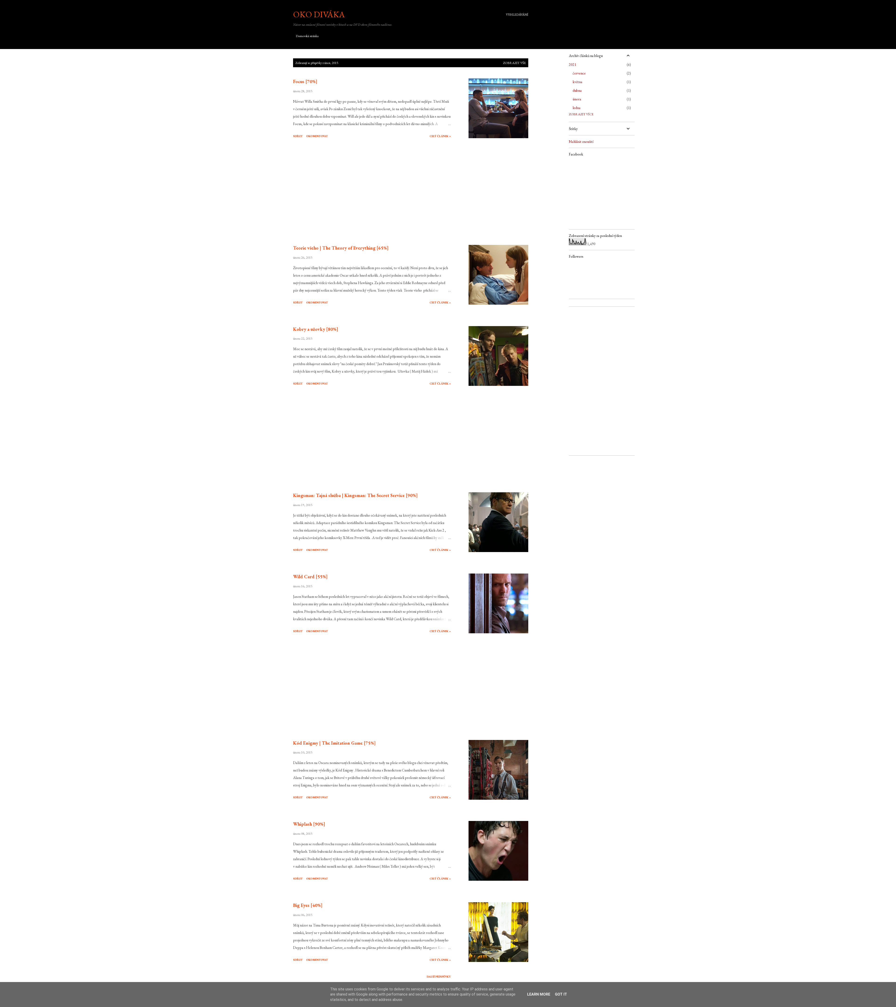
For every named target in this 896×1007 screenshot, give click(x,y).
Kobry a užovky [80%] (315, 329)
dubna (577, 90)
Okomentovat (317, 136)
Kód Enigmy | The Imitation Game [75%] (334, 743)
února (577, 99)
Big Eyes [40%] (307, 905)
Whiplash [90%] (309, 824)
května (577, 81)
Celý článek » (440, 136)
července (579, 73)
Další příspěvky (439, 977)
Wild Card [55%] (310, 577)
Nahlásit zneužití (581, 141)
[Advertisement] (372, 192)
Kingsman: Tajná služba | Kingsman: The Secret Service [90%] (355, 495)
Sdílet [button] (298, 136)
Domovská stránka (307, 36)
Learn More (538, 994)
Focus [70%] (305, 81)
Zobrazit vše (514, 63)
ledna (577, 107)
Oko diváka (319, 14)
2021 (572, 64)
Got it (561, 994)
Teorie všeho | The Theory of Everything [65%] (340, 248)
